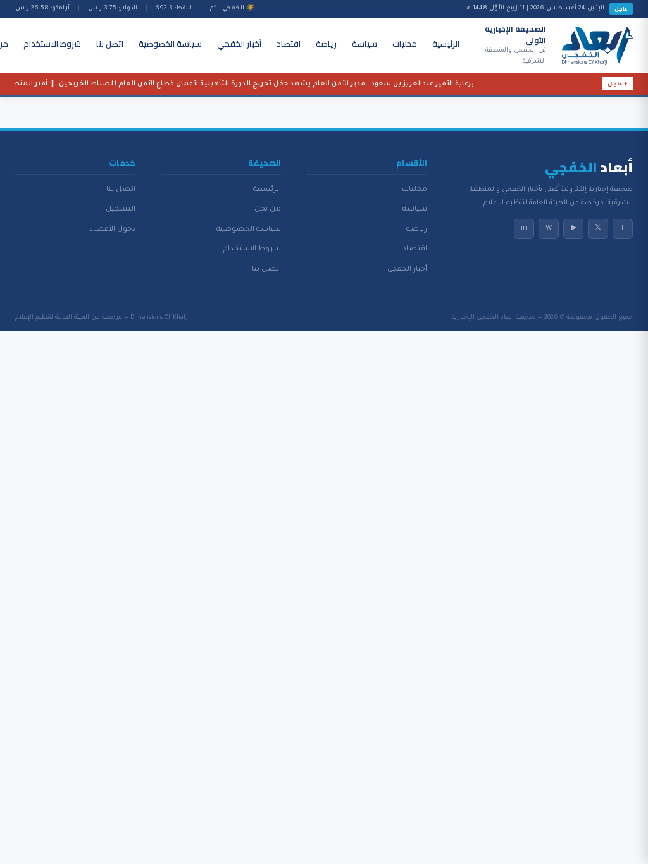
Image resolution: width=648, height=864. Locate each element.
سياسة (364, 43)
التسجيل (120, 209)
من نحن (267, 209)
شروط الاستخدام (52, 43)
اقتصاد (289, 43)
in (524, 228)
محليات (404, 43)
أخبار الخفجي (239, 43)
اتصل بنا (109, 43)
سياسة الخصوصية (170, 43)
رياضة (326, 43)
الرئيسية (445, 43)
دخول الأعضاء (112, 229)
